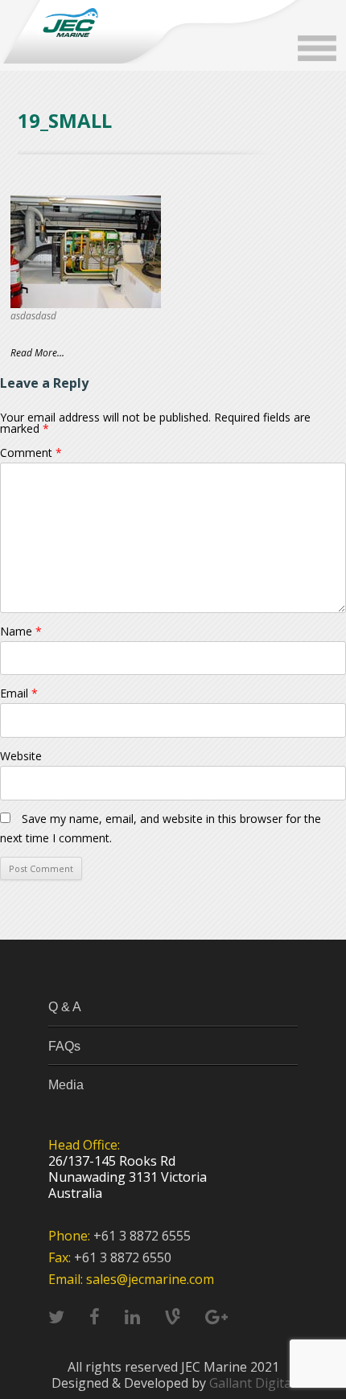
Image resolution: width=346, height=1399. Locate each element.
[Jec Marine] (70, 22)
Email (19, 693)
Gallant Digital (252, 1383)
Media (66, 1085)
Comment (31, 452)
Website (21, 755)
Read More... (37, 353)
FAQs (64, 1046)
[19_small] (85, 251)
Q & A (64, 1007)
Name (21, 631)
